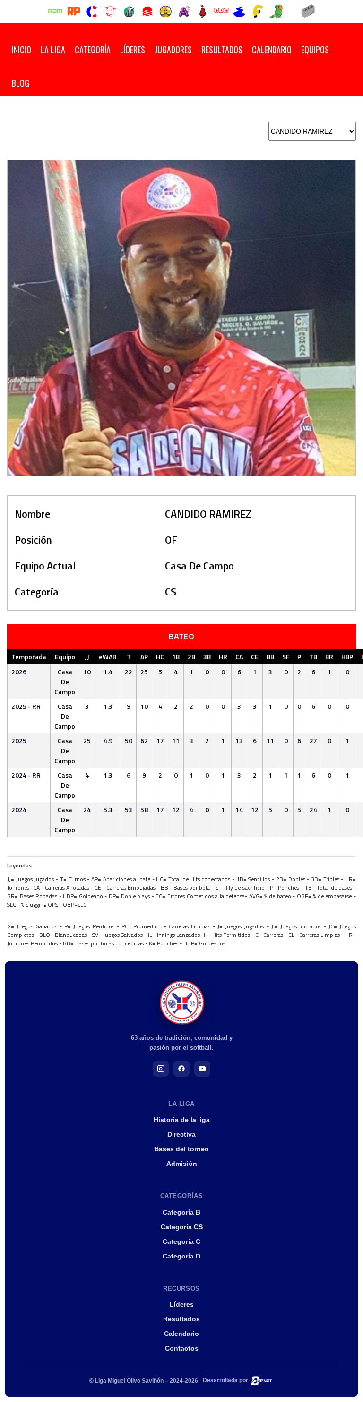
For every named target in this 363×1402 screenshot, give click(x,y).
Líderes (132, 49)
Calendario (272, 49)
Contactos (182, 1348)
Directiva (181, 1134)
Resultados (221, 49)
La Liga (53, 49)
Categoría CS (182, 1227)
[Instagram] (161, 1069)
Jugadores (173, 49)
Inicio (21, 49)
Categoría (93, 49)
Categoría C (181, 1241)
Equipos (315, 49)
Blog (20, 83)
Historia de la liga (182, 1119)
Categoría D (181, 1256)
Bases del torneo (181, 1149)
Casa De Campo (199, 566)
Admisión (181, 1163)
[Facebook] (181, 1069)
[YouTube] (202, 1069)
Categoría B (181, 1212)
